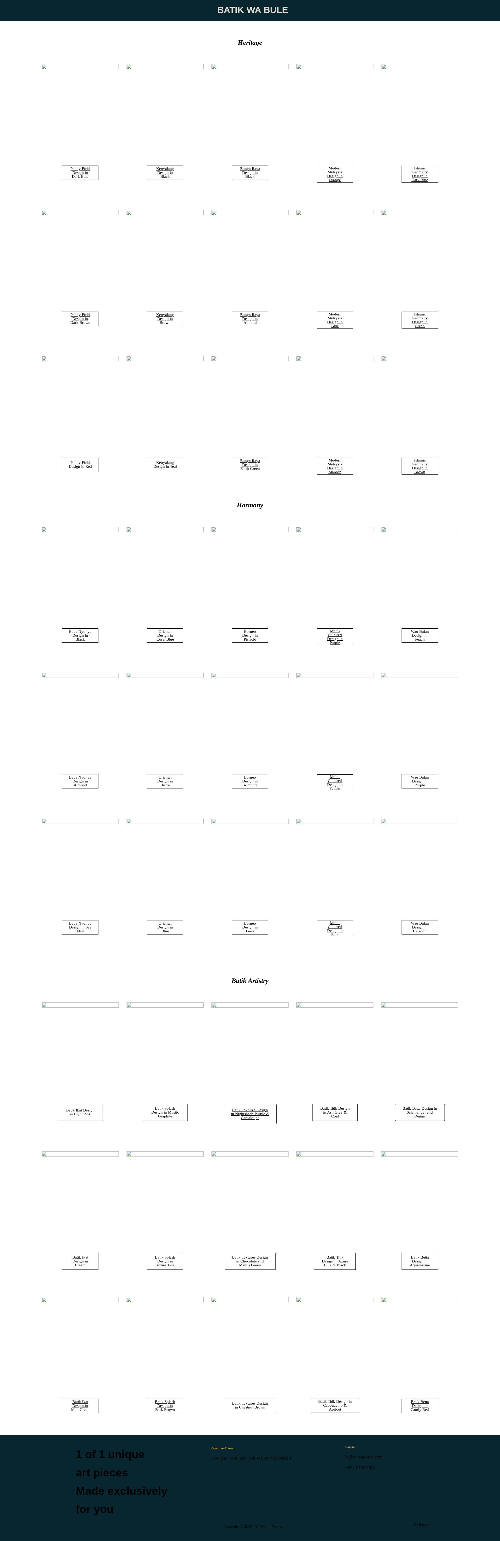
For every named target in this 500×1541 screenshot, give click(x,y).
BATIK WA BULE (252, 10)
